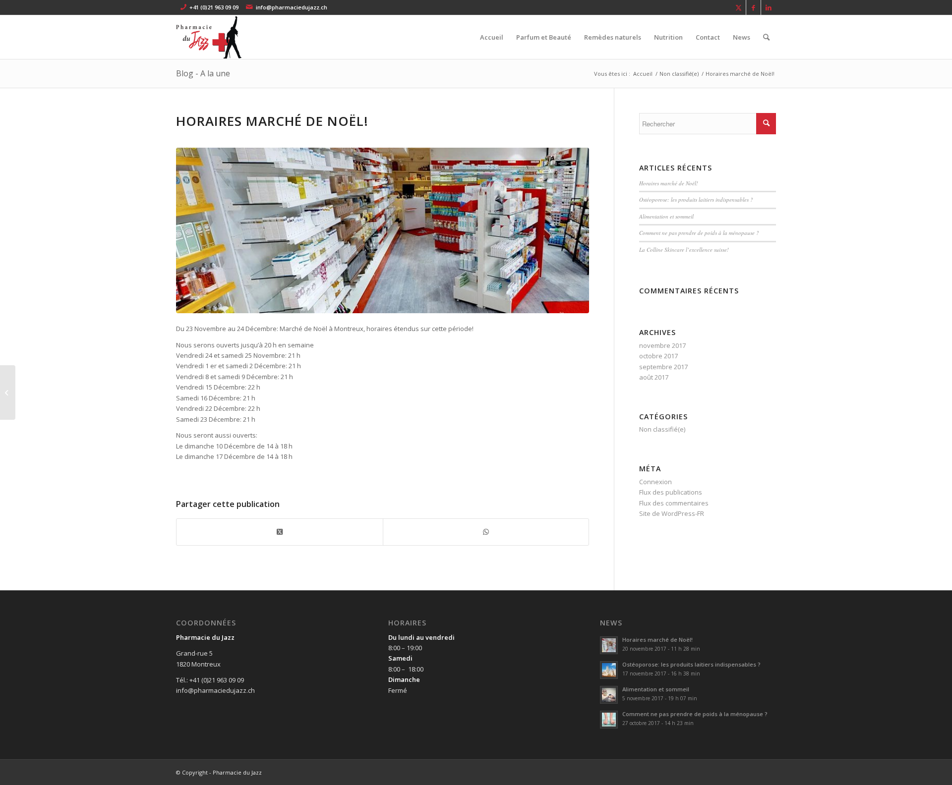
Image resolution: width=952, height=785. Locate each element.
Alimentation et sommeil (666, 216)
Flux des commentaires (674, 503)
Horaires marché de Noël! (668, 183)
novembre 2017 (662, 345)
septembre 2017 (663, 366)
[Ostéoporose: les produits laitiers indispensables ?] (7, 392)
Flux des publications (670, 492)
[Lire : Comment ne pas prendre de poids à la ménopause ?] (609, 720)
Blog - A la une (203, 73)
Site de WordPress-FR (671, 513)
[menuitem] (492, 37)
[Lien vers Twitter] (738, 7)
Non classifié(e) (662, 429)
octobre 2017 (658, 355)
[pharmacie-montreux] (223, 37)
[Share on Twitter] (280, 532)
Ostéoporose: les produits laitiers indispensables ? (696, 199)
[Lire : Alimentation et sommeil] (609, 695)
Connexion (655, 481)
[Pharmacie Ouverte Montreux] (382, 230)
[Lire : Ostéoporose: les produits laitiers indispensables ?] (609, 670)
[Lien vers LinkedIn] (768, 7)
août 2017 (653, 377)
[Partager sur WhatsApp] (486, 532)
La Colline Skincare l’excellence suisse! (684, 249)
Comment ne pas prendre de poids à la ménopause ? (699, 232)
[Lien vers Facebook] (753, 7)
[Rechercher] (766, 37)
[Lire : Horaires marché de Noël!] (609, 645)
